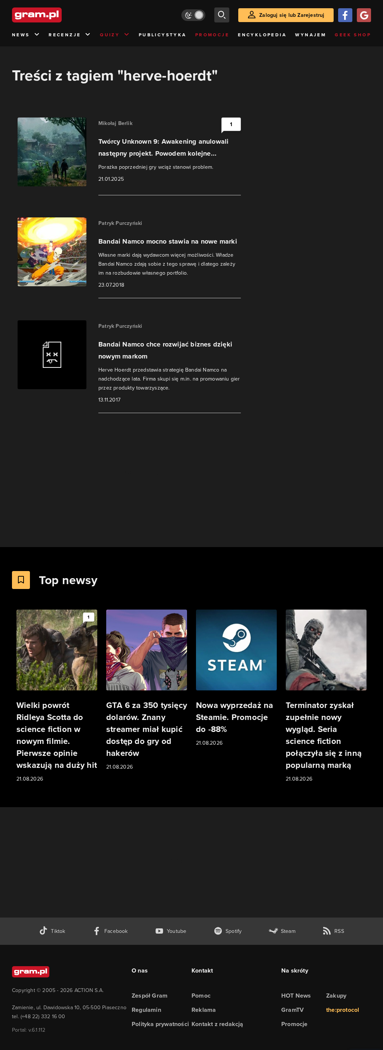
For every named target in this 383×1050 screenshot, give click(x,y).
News (21, 34)
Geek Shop (353, 34)
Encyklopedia (262, 34)
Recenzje (65, 34)
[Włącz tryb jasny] (193, 15)
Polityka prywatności (160, 1024)
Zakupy (336, 995)
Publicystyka (163, 34)
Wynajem (310, 34)
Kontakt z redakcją (217, 1024)
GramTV (292, 1009)
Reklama (204, 1009)
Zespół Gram (150, 995)
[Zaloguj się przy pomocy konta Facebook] (345, 15)
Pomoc (201, 995)
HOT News (296, 995)
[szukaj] (221, 14)
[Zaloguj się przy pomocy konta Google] (364, 15)
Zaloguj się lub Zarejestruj (291, 15)
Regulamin (146, 1009)
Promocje (212, 34)
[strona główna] (55, 14)
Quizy (110, 34)
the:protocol (342, 1009)
